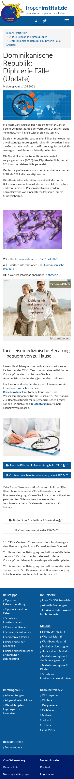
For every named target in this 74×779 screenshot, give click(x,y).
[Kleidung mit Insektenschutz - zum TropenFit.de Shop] (37, 310)
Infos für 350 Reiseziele (55, 600)
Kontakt (45, 767)
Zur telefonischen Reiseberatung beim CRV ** (38, 475)
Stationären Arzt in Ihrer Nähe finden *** (38, 520)
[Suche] (36, 21)
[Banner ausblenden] (69, 281)
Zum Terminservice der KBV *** (38, 530)
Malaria (45, 626)
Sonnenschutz (13, 747)
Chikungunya (49, 695)
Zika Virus (48, 730)
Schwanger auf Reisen (18, 632)
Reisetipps (10, 595)
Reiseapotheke (13, 741)
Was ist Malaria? (51, 636)
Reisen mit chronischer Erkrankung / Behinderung (18, 654)
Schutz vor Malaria (53, 631)
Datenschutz (10, 767)
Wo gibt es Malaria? (53, 641)
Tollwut (46, 720)
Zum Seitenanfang (14, 760)
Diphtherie (51, 274)
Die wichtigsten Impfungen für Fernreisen (13, 709)
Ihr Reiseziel (48, 595)
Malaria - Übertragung (55, 646)
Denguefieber (50, 705)
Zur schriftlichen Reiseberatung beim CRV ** (38, 465)
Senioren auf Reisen (16, 637)
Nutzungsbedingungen (16, 774)
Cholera (46, 700)
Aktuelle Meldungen (54, 605)
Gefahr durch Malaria (54, 651)
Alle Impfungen (14, 695)
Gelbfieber (48, 710)
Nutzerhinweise (49, 760)
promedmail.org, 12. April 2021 (38, 259)
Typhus (46, 725)
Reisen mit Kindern (16, 627)
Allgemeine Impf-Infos (18, 700)
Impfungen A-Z (13, 690)
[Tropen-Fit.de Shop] (45, 21)
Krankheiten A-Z (51, 690)
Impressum (47, 774)
